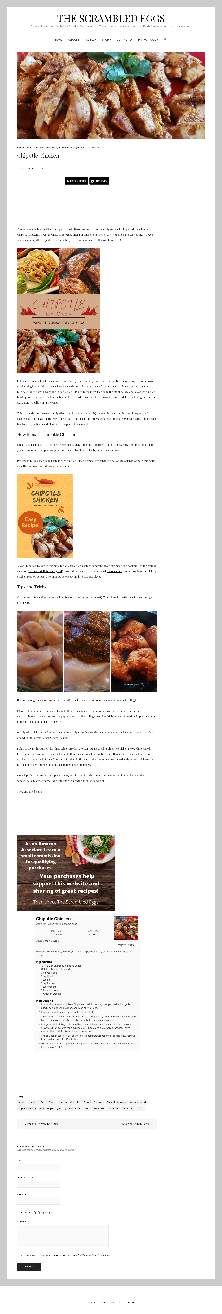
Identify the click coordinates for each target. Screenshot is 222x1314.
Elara (90, 1302)
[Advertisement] (87, 203)
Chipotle (75, 1102)
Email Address (25, 1177)
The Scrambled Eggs (111, 17)
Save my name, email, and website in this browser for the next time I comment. (65, 1255)
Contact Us (125, 39)
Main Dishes (51, 147)
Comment (22, 1221)
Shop (106, 39)
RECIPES (90, 39)
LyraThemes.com (126, 1302)
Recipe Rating (24, 1212)
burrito (33, 1102)
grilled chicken (73, 1108)
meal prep (128, 1108)
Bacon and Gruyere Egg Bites (40, 1124)
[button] (165, 40)
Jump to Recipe (77, 180)
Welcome (74, 39)
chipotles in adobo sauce (67, 413)
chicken (62, 1102)
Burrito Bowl (47, 1102)
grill (59, 1108)
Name (20, 1160)
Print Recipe (101, 180)
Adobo (22, 1102)
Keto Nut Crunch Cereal (136, 1124)
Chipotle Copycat (117, 1102)
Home (58, 39)
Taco (140, 1108)
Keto (87, 1108)
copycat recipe (27, 1108)
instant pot (42, 748)
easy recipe (46, 1108)
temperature (114, 571)
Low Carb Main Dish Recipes (30, 147)
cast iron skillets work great (45, 571)
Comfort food (138, 1102)
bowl (141, 461)
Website (21, 1194)
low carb (99, 1108)
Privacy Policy (148, 39)
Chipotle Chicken (93, 1102)
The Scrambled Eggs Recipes (71, 147)
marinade (112, 1108)
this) (93, 413)
